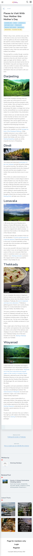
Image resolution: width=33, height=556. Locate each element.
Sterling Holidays (16, 463)
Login (16, 544)
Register (16, 548)
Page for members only (16, 541)
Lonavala (21, 23)
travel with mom (10, 27)
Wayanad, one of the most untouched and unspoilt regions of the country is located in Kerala (16, 371)
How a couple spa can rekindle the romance (16, 446)
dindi (15, 23)
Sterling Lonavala (17, 256)
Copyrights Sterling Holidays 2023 (16, 551)
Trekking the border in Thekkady (16, 437)
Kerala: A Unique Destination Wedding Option (19, 481)
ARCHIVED (8, 29)
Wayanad (21, 27)
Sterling (13, 417)
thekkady (18, 25)
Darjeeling (8, 23)
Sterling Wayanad (9, 406)
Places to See (17, 29)
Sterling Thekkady (21, 336)
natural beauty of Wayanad (11, 392)
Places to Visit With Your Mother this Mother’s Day (14, 16)
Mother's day (9, 25)
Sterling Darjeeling (9, 139)
